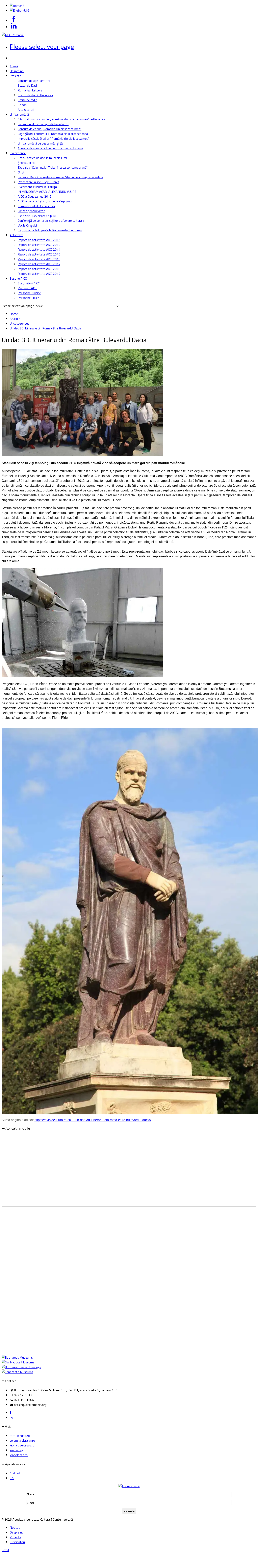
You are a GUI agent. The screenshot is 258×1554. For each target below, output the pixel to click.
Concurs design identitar (34, 80)
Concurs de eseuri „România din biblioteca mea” (49, 128)
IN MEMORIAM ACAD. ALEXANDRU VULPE (47, 191)
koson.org (16, 1450)
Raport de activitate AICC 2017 (39, 264)
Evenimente (18, 153)
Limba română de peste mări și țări (41, 143)
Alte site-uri (26, 109)
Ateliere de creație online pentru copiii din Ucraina (50, 148)
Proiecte (15, 75)
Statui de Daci (27, 85)
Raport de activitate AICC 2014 (39, 249)
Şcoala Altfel (26, 162)
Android (15, 1473)
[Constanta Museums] (17, 1371)
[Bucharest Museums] (17, 1357)
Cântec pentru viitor (31, 210)
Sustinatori (17, 1542)
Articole (15, 318)
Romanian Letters (30, 90)
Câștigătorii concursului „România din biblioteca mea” (53, 133)
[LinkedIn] (11, 1417)
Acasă (14, 66)
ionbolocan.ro (19, 1454)
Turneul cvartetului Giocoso (36, 206)
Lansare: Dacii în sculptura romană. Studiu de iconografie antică (60, 177)
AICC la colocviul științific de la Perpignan (45, 201)
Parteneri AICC (27, 288)
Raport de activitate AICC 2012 (39, 239)
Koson (22, 104)
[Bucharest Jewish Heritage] (21, 1367)
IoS (12, 1478)
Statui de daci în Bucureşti (35, 95)
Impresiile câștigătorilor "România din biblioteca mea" (53, 138)
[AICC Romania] (13, 35)
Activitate (16, 235)
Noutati (15, 1527)
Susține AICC (18, 278)
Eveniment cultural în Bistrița (37, 186)
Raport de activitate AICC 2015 (39, 254)
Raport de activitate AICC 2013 (39, 244)
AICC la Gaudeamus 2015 (35, 196)
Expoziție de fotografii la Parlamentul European (50, 230)
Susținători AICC (29, 283)
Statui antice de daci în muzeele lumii (42, 157)
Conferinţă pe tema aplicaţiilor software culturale (51, 220)
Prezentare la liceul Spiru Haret (38, 182)
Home (14, 313)
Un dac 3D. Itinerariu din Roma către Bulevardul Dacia (45, 328)
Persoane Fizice (28, 297)
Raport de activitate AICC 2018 (39, 268)
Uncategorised (19, 323)
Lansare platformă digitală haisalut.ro (43, 124)
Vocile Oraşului (27, 225)
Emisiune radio (27, 99)
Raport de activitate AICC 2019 (39, 273)
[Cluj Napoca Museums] (18, 1362)
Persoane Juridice (29, 292)
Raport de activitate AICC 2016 (39, 259)
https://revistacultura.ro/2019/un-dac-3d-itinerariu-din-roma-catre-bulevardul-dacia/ (92, 1120)
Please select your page (42, 46)
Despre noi (17, 71)
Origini (22, 172)
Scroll (5, 1550)
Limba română (19, 114)
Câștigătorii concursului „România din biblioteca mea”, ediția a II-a (61, 119)
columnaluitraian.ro (22, 1440)
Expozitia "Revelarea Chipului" (37, 215)
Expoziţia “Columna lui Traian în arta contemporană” (52, 167)
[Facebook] (10, 1412)
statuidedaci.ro (20, 1435)
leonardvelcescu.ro (22, 1445)
